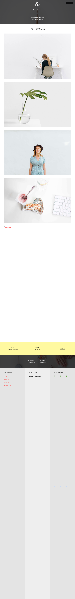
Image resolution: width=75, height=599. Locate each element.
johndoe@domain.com (39, 17)
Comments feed (8, 382)
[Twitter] (34, 14)
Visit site (62, 348)
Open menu (36, 9)
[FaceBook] (31, 14)
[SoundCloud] (41, 14)
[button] (69, 3)
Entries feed (7, 379)
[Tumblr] (39, 14)
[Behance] (43, 14)
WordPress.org (7, 385)
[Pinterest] (36, 14)
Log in (5, 376)
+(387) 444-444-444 (39, 19)
